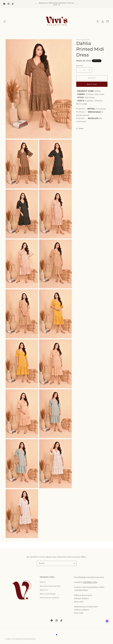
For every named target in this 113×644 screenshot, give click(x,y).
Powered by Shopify (29, 639)
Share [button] (81, 128)
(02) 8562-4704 (90, 582)
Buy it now (92, 84)
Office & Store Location (49, 598)
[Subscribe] (73, 563)
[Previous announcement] (36, 4)
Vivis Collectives (16, 639)
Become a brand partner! (50, 586)
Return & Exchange (48, 594)
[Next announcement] (76, 4)
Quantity (79, 65)
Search (43, 582)
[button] (4, 21)
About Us (44, 590)
